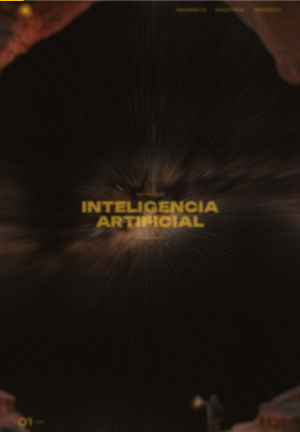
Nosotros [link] (229, 11)
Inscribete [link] (191, 11)
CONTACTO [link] (268, 11)
